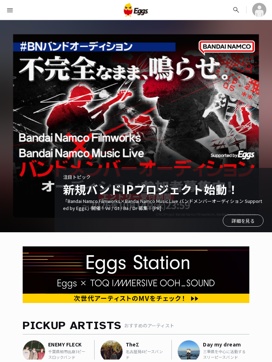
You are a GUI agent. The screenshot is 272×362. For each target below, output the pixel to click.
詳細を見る (243, 220)
